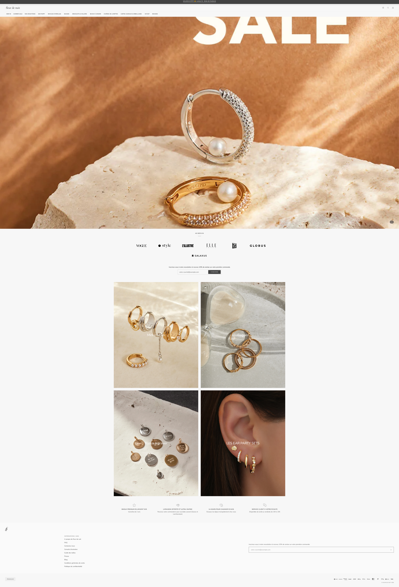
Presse (66, 556)
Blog (66, 560)
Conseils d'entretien (71, 549)
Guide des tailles (70, 553)
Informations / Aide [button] (71, 536)
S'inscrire (214, 272)
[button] (41, 14)
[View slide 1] (199, 123)
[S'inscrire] (389, 549)
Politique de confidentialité (73, 566)
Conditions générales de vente (74, 563)
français (10, 579)
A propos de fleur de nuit (72, 539)
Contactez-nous (69, 546)
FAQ (65, 543)
